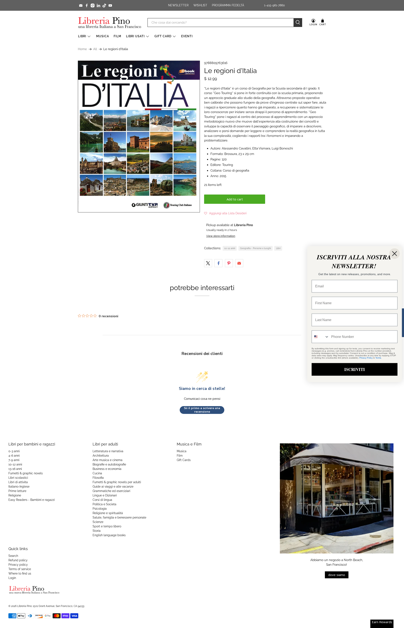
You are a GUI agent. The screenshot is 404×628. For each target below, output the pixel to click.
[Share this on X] (208, 263)
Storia (97, 530)
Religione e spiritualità (108, 513)
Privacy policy (18, 564)
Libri (82, 36)
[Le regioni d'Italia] (139, 136)
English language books (109, 535)
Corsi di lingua (102, 499)
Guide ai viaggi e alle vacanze (113, 486)
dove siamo (336, 575)
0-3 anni (14, 451)
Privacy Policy (366, 357)
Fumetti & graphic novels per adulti (117, 482)
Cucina (97, 473)
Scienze (98, 522)
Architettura (101, 455)
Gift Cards (184, 460)
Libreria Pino (24, 606)
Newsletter (178, 5)
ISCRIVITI (354, 369)
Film (117, 36)
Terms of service (19, 569)
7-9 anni (13, 460)
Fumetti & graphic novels (25, 473)
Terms (378, 357)
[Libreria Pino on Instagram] (92, 5)
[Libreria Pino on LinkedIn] (98, 5)
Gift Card (162, 36)
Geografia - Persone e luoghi (255, 248)
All (95, 49)
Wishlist (200, 5)
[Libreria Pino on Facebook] (87, 5)
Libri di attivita (18, 482)
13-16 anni (15, 469)
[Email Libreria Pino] (81, 5)
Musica (102, 36)
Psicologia (100, 508)
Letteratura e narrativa (108, 451)
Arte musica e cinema (107, 460)
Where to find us (19, 573)
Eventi (187, 36)
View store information (220, 235)
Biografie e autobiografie (109, 464)
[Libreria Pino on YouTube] (110, 5)
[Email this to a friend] (239, 263)
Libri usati (135, 36)
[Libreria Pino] (109, 22)
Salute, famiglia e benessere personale (119, 517)
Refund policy (18, 560)
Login (12, 578)
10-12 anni (229, 248)
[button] (225, 213)
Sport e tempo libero (107, 526)
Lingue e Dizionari (105, 495)
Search (13, 555)
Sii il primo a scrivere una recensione (202, 410)
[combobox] (320, 337)
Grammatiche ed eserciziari (111, 491)
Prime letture (17, 491)
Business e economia (107, 469)
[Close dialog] (394, 253)
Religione (14, 495)
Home (82, 49)
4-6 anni (14, 455)
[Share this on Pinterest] (229, 263)
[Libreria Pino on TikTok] (104, 5)
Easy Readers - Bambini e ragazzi (31, 499)
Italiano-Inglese (18, 486)
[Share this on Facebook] (218, 263)
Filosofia (98, 477)
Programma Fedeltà (228, 5)
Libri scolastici (18, 477)
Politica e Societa (104, 504)
